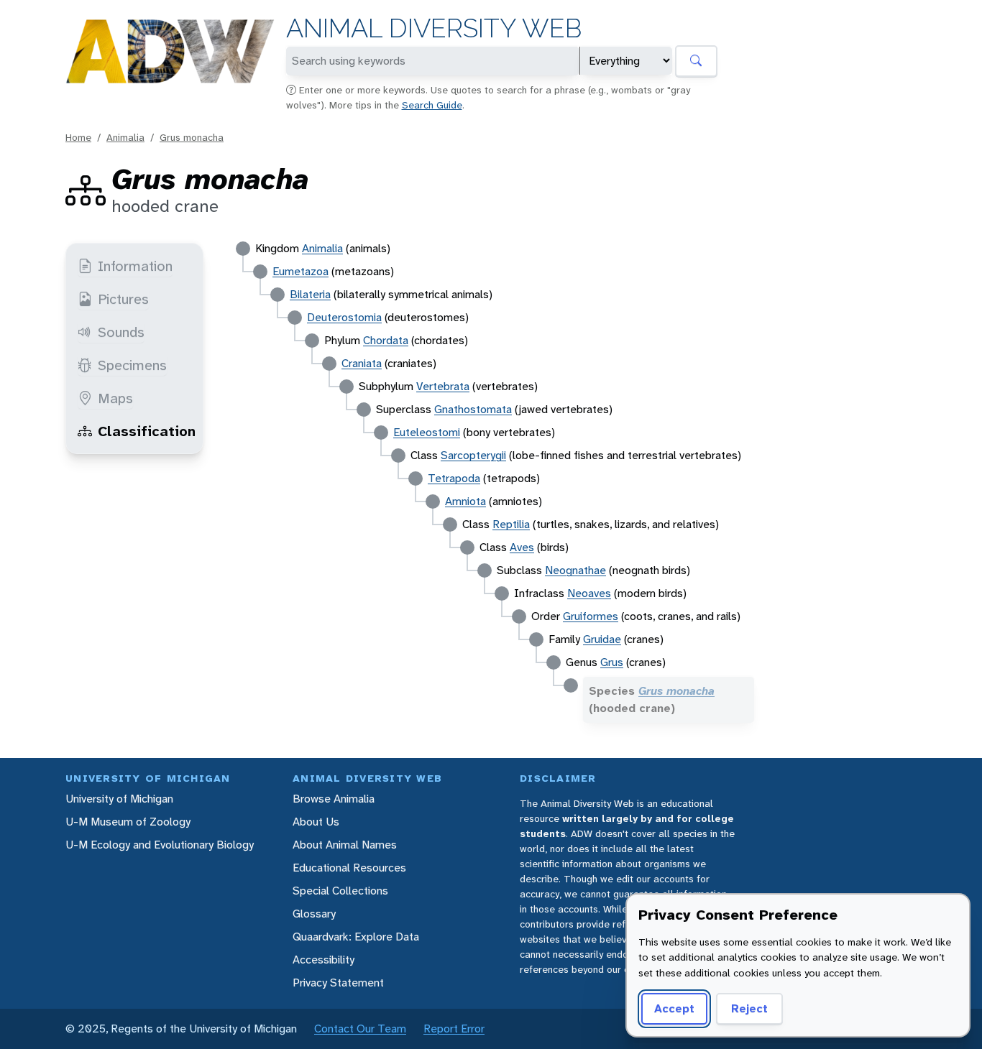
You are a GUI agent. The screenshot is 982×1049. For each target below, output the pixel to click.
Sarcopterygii (473, 455)
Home (78, 137)
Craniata (361, 363)
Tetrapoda (454, 478)
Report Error (454, 1028)
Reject (749, 1008)
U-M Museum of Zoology (128, 821)
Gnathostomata (473, 409)
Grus (611, 662)
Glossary (314, 913)
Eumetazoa (300, 271)
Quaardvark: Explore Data (356, 936)
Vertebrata (442, 386)
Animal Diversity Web (434, 28)
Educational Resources (349, 867)
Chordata (385, 340)
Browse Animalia (334, 798)
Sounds (121, 332)
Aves (522, 547)
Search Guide (432, 104)
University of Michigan (119, 798)
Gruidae (602, 639)
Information (135, 266)
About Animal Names (345, 844)
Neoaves (589, 593)
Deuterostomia (344, 317)
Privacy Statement (338, 982)
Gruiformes (590, 616)
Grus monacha (192, 137)
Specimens (132, 365)
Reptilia (511, 524)
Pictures (123, 299)
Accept (674, 1008)
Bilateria (310, 294)
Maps (115, 398)
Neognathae (575, 570)
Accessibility (323, 959)
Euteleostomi (426, 432)
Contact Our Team (360, 1028)
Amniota (465, 501)
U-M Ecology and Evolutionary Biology (159, 844)
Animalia (125, 137)
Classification (147, 431)
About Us (316, 821)
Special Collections (340, 890)
